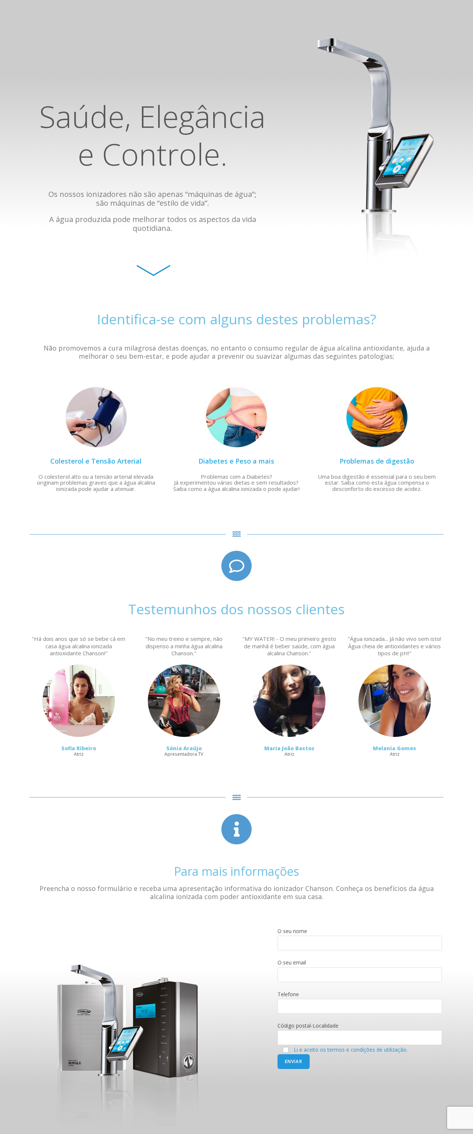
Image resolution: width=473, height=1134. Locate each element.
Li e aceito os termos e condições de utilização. (351, 1049)
